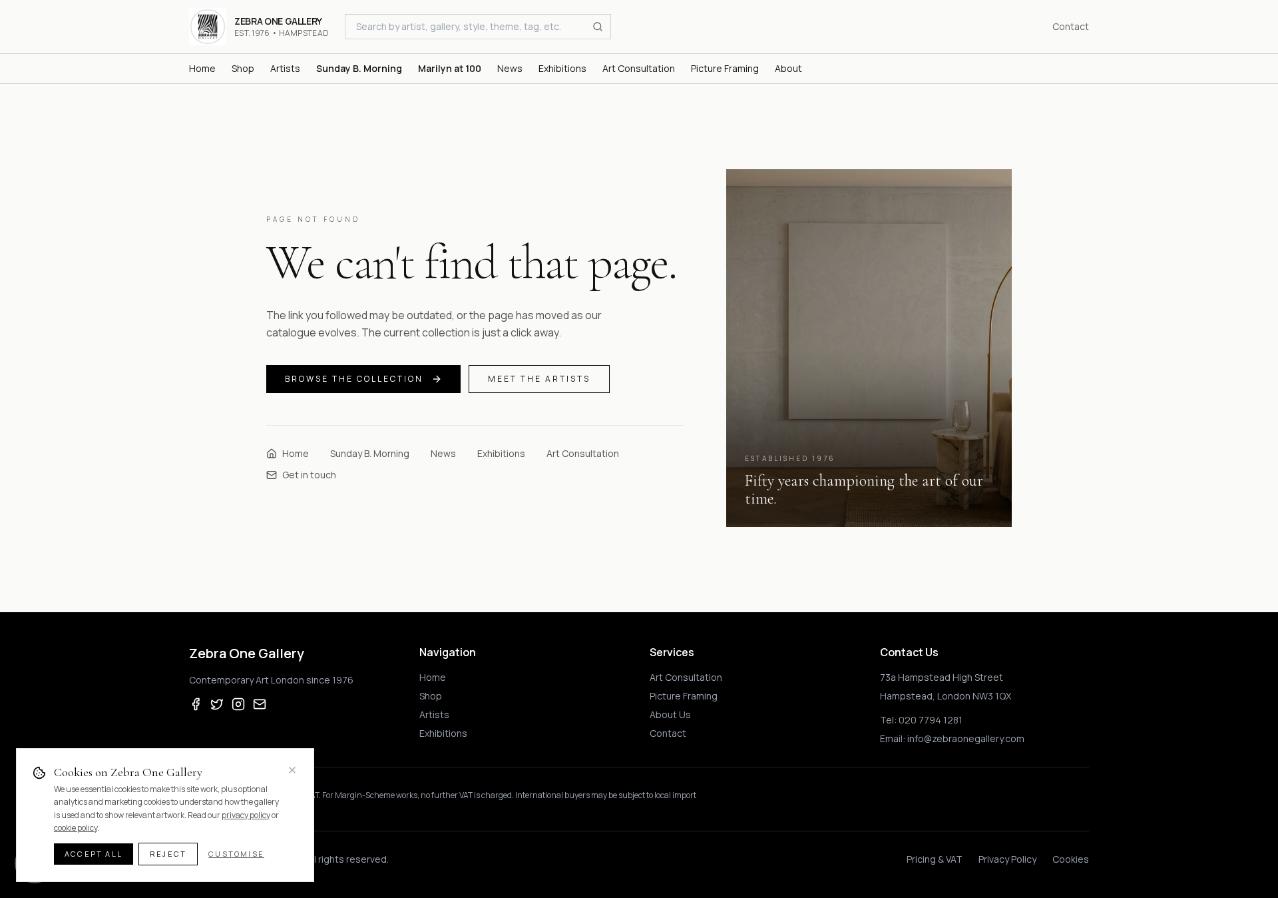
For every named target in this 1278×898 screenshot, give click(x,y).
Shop (430, 695)
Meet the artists (539, 378)
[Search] (598, 27)
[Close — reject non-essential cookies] (292, 770)
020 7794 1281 (930, 719)
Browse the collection (354, 378)
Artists (434, 714)
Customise (236, 854)
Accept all (93, 854)
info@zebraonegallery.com (965, 738)
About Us (670, 714)
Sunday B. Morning (369, 453)
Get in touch (309, 474)
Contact (1070, 26)
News (443, 453)
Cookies (1070, 859)
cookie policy (75, 827)
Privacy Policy (1007, 859)
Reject (168, 854)
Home (295, 453)
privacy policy (246, 815)
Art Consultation (582, 453)
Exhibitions (501, 453)
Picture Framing (684, 695)
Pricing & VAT (934, 859)
